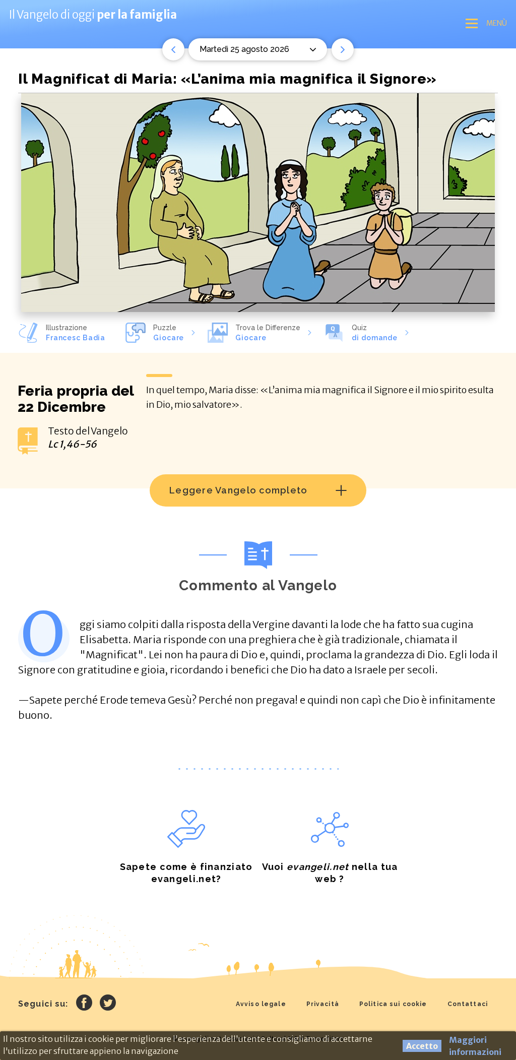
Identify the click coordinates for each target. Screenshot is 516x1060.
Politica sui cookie (393, 1004)
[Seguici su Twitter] (108, 1004)
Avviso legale (261, 1004)
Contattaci (467, 1004)
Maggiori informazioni (475, 1046)
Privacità (322, 1004)
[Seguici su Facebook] (84, 1004)
